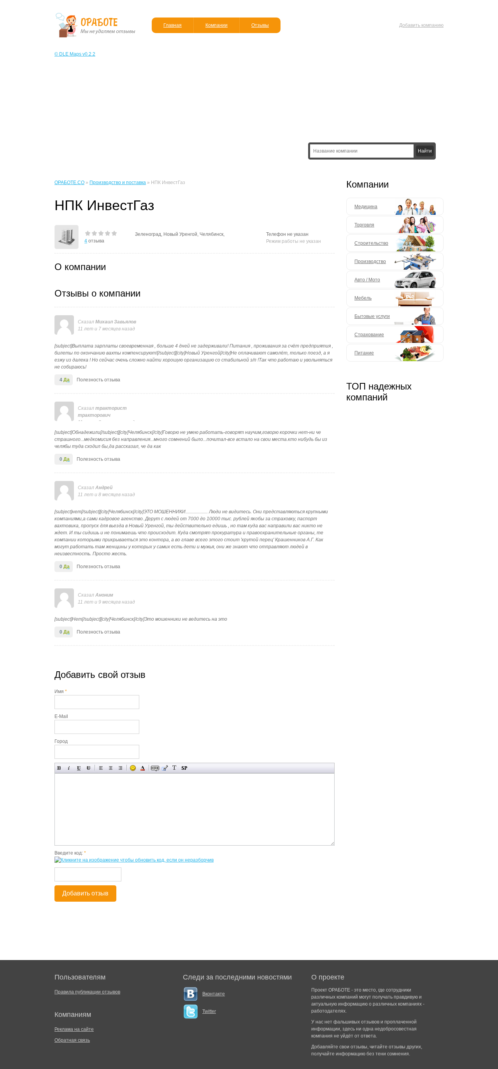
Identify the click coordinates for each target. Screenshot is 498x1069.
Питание (364, 353)
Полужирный (59, 768)
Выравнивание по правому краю (120, 768)
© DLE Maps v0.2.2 (74, 54)
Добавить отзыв (85, 893)
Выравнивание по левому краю (100, 768)
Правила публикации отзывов (87, 992)
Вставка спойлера (184, 768)
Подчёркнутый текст (78, 768)
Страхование (369, 334)
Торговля (364, 225)
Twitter (209, 1011)
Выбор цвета (142, 768)
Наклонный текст (69, 768)
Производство (370, 261)
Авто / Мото (367, 280)
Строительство (371, 243)
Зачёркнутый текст (88, 768)
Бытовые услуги (372, 316)
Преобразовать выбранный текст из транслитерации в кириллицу (174, 768)
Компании (216, 25)
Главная (172, 25)
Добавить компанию (421, 25)
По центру (110, 768)
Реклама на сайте (74, 1029)
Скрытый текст (155, 768)
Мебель (363, 298)
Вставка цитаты (164, 768)
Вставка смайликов (132, 768)
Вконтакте (213, 994)
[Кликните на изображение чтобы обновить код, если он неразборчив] (134, 860)
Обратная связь (72, 1040)
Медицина (365, 206)
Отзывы (260, 25)
